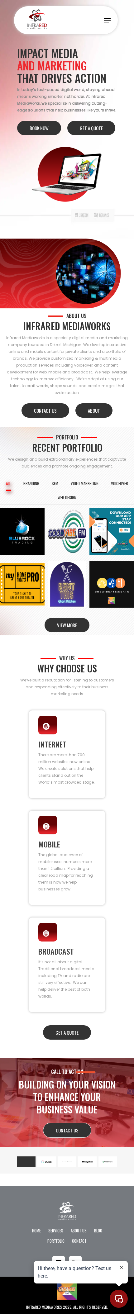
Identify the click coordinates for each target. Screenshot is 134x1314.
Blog (98, 1230)
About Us (79, 1230)
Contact (79, 1241)
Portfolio (56, 1241)
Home (36, 1230)
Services (55, 1230)
